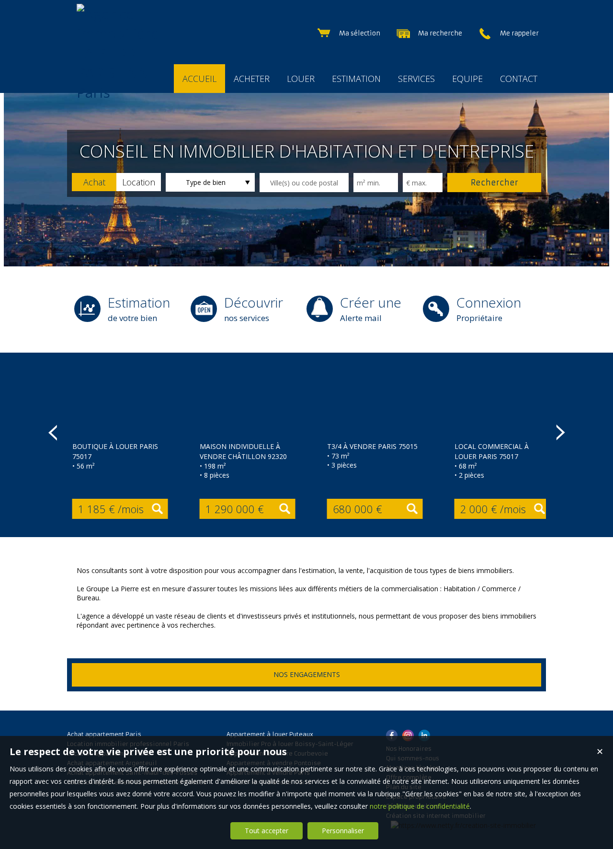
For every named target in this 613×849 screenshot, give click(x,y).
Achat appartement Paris (104, 734)
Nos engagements (306, 674)
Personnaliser (343, 830)
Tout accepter (266, 830)
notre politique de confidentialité (420, 806)
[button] (94, 182)
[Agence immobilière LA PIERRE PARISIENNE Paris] (122, 92)
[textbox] (304, 182)
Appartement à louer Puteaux (270, 734)
